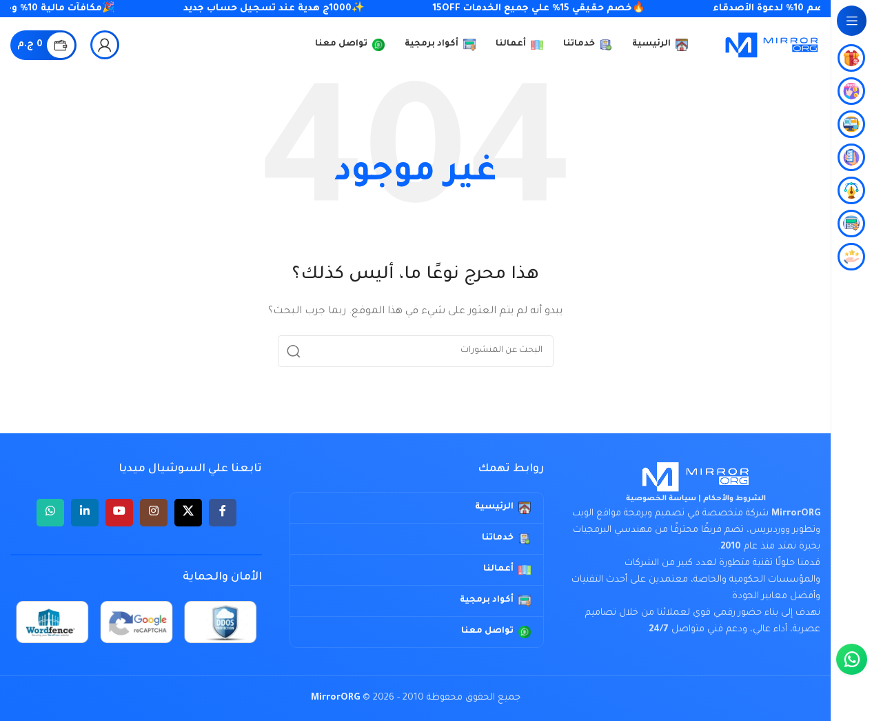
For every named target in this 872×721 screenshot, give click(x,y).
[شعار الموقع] (772, 45)
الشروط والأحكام (734, 499)
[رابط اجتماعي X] (188, 512)
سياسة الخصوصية (661, 499)
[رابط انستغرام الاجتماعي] (154, 512)
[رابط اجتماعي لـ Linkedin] (85, 512)
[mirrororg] (695, 477)
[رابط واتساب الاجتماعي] (50, 512)
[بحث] (294, 351)
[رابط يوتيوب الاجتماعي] (119, 512)
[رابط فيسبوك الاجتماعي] (222, 512)
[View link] (104, 45)
